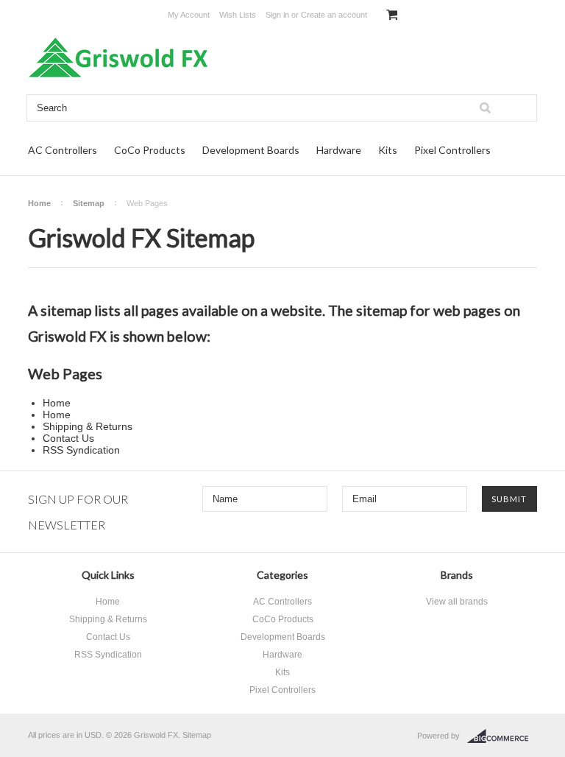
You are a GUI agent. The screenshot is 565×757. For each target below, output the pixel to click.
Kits (387, 150)
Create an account (334, 14)
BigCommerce (502, 736)
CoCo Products (149, 150)
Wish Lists (237, 14)
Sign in (277, 14)
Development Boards (250, 150)
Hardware (338, 150)
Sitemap (88, 203)
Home (39, 203)
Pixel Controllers (452, 150)
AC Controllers (62, 150)
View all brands (457, 601)
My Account (189, 14)
